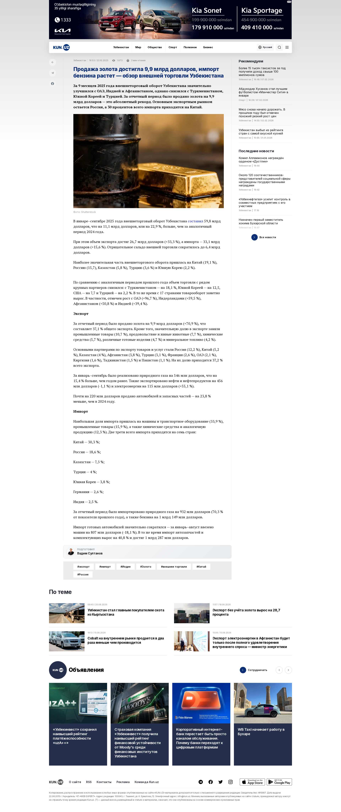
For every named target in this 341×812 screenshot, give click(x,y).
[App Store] (252, 782)
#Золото (145, 566)
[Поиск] (279, 47)
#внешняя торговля (174, 566)
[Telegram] (52, 72)
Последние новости (256, 151)
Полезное (190, 47)
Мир (138, 47)
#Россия (82, 574)
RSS (89, 782)
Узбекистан (121, 47)
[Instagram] (230, 782)
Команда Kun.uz (147, 782)
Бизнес (208, 47)
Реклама (123, 782)
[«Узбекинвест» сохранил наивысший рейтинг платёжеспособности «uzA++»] (78, 724)
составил (195, 221)
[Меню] (287, 47)
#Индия (126, 566)
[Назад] (52, 62)
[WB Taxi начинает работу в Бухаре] (263, 724)
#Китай (201, 566)
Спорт (173, 47)
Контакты (104, 782)
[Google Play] (279, 782)
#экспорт (83, 566)
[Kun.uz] (61, 47)
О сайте (75, 782)
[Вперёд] (288, 670)
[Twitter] (220, 782)
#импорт (105, 566)
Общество (155, 47)
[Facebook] (52, 83)
